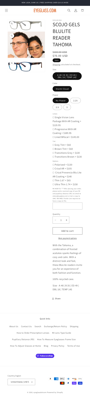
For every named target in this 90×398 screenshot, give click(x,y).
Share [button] (58, 298)
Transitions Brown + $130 (68, 156)
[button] (6, 10)
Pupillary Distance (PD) (23, 339)
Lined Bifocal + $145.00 (67, 137)
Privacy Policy (57, 345)
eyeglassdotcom (40, 392)
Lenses (55, 114)
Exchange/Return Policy (55, 326)
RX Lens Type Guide (61, 332)
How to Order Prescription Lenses (33, 332)
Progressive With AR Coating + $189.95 (64, 131)
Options (55, 161)
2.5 (57, 107)
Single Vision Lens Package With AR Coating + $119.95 (67, 121)
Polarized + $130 (63, 164)
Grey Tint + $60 (63, 144)
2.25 (75, 100)
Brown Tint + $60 (64, 148)
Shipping (56, 64)
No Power (61, 100)
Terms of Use (73, 345)
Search (38, 326)
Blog (46, 345)
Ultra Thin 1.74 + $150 (66, 184)
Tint (54, 141)
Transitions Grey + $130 (67, 152)
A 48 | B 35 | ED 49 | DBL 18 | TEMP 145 (67, 76)
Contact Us (26, 326)
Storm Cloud (62, 88)
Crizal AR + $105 (63, 168)
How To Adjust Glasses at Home (25, 345)
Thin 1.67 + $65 (63, 180)
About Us (13, 326)
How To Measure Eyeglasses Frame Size (56, 339)
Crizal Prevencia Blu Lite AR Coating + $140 (67, 174)
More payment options (67, 238)
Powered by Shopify (55, 392)
